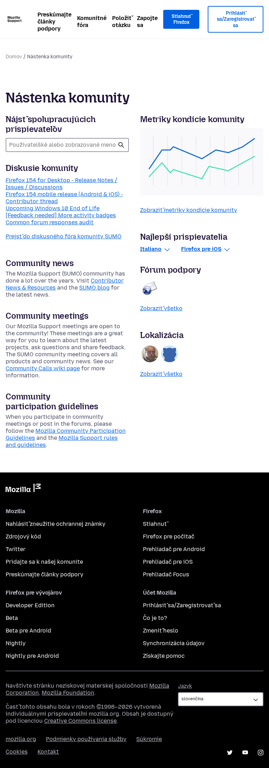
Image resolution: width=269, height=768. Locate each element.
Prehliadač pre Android (174, 549)
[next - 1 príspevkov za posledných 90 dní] (150, 288)
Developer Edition (30, 605)
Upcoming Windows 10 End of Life (52, 208)
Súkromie (149, 739)
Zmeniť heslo (160, 630)
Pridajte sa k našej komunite (44, 561)
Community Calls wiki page (43, 368)
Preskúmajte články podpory (54, 21)
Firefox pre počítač (168, 536)
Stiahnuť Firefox (181, 19)
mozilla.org (21, 739)
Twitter (16, 549)
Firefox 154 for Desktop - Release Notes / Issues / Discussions (61, 184)
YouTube (245, 752)
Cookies (17, 751)
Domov (14, 57)
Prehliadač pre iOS (168, 561)
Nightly (16, 643)
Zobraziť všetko (161, 308)
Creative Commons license (80, 720)
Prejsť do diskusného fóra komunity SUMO (64, 236)
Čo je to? (155, 618)
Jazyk (185, 686)
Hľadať (121, 145)
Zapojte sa (147, 21)
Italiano (150, 249)
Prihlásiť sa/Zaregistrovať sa (235, 19)
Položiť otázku (121, 21)
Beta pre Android (28, 630)
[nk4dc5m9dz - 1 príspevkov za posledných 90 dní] (169, 353)
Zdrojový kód (23, 536)
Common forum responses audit (50, 222)
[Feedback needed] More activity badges (61, 215)
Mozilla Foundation (68, 692)
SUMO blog (94, 287)
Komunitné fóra (91, 21)
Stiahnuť (155, 524)
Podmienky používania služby (86, 739)
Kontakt (48, 751)
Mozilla (23, 489)
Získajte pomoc (164, 656)
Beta (12, 618)
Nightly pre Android (32, 656)
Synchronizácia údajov (174, 643)
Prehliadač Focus (166, 574)
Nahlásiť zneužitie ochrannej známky (55, 524)
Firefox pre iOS (201, 249)
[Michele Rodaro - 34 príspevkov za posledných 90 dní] (150, 353)
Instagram (260, 752)
